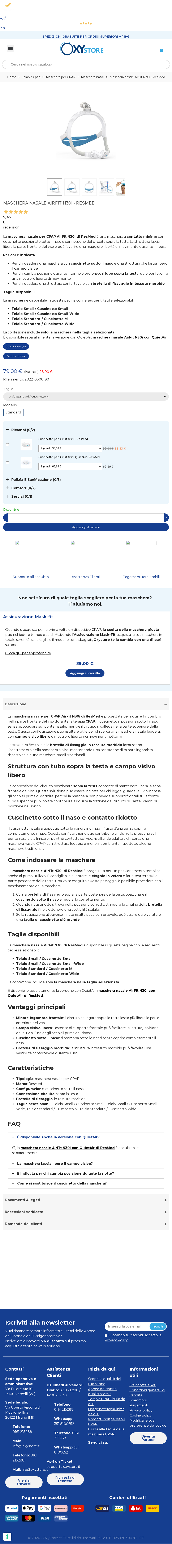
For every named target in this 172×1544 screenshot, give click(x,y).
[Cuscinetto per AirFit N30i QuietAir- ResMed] (26, 462)
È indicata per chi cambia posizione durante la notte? (65, 1173)
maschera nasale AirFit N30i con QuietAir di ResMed (68, 1148)
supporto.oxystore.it (63, 1467)
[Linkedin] (109, 1451)
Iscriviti (158, 1326)
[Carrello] (159, 48)
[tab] (85, 616)
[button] (24, 1482)
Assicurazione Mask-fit (28, 616)
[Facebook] (90, 1451)
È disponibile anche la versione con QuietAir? (58, 1137)
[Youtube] (119, 1451)
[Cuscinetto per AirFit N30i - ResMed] (26, 444)
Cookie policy (141, 1415)
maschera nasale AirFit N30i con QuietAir (130, 337)
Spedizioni (138, 1400)
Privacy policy (141, 1410)
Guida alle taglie (16, 346)
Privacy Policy (116, 1340)
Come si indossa (16, 356)
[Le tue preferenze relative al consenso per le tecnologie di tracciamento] (7, 1537)
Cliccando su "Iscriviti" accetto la (133, 1337)
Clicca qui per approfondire (28, 653)
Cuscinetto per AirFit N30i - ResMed (63, 439)
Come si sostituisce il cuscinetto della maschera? (62, 1183)
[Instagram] (100, 1451)
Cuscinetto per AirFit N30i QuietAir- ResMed (69, 457)
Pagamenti (139, 1405)
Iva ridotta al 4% (143, 1385)
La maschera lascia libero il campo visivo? (55, 1164)
